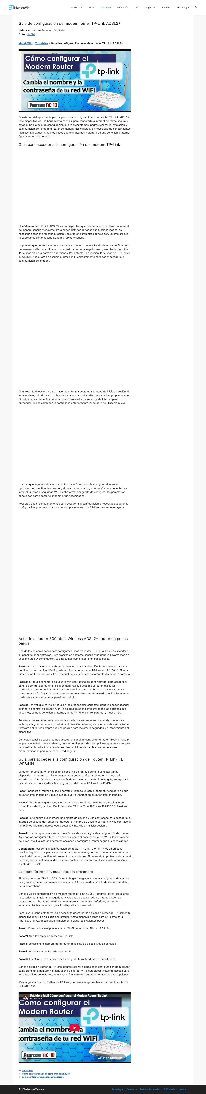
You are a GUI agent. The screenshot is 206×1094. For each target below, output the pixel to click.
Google (148, 7)
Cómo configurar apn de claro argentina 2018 (46, 1073)
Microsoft (122, 7)
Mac (135, 7)
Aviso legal (118, 1089)
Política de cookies (150, 1089)
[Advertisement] (75, 172)
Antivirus (166, 7)
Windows (74, 7)
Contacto (132, 1089)
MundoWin (25, 43)
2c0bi (31, 34)
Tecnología (183, 7)
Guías (92, 7)
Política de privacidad (175, 1089)
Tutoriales (106, 7)
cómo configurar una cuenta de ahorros (43, 1077)
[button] (196, 7)
